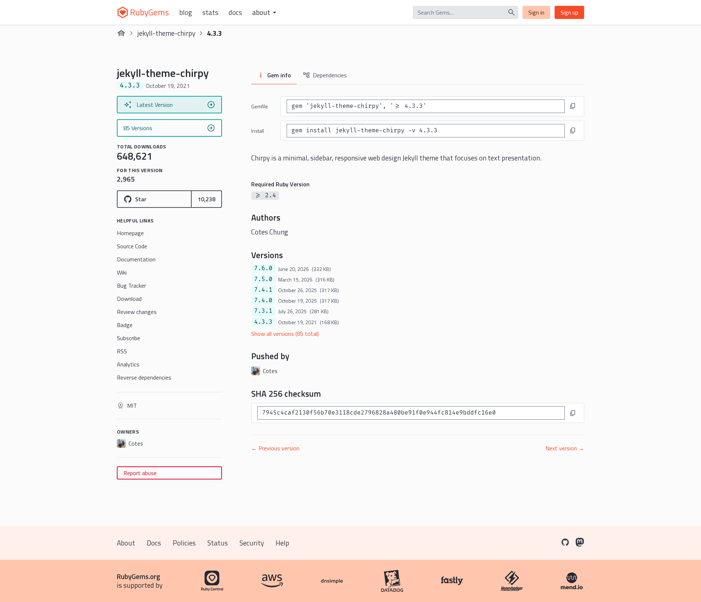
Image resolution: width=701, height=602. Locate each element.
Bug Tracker (131, 285)
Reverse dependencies (144, 377)
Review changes (137, 311)
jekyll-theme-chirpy (166, 33)
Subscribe (128, 338)
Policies (184, 542)
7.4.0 (263, 300)
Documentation (136, 259)
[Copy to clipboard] (573, 106)
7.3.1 (263, 311)
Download (129, 298)
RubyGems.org (138, 576)
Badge (125, 325)
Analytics (128, 364)
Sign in (536, 12)
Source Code (132, 246)
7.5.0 (263, 279)
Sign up (569, 12)
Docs (235, 12)
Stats (210, 12)
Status (217, 542)
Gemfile (259, 106)
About (126, 542)
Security (252, 542)
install (257, 131)
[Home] (121, 33)
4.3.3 (263, 322)
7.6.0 (263, 268)
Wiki (122, 272)
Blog (185, 12)
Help (282, 542)
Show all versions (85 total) (285, 333)
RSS (122, 351)
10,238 (206, 199)
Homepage (130, 233)
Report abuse (140, 473)
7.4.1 (263, 290)
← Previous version (275, 448)
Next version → (564, 448)
